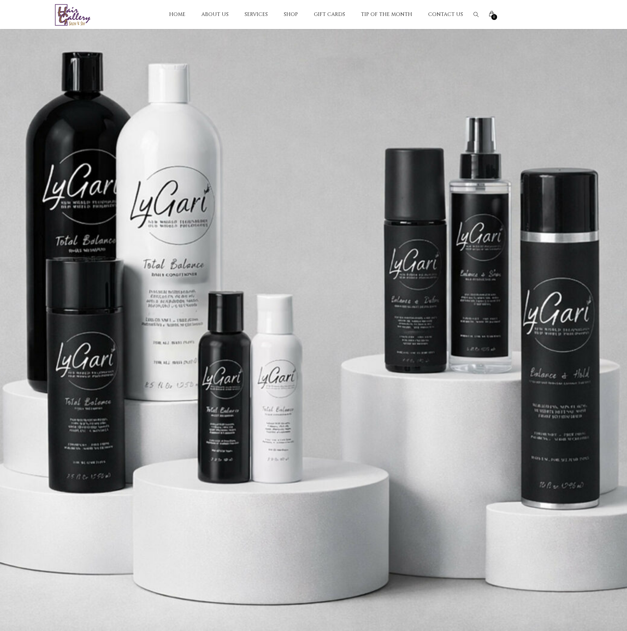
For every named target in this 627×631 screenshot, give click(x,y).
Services (256, 14)
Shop (291, 14)
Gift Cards (329, 14)
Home (177, 14)
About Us (215, 14)
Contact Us (445, 14)
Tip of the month (386, 14)
